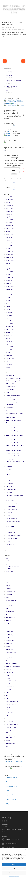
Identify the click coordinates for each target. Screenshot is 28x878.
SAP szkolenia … (10, 483)
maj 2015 (8, 217)
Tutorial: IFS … (9, 492)
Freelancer (8, 620)
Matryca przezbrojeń (11, 660)
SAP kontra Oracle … (11, 477)
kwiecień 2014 (9, 243)
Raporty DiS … (9, 466)
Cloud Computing (10, 577)
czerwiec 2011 (9, 306)
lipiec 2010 (8, 338)
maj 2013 (8, 269)
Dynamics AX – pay (10, 591)
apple (7, 564)
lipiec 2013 (8, 263)
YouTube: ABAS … (10, 501)
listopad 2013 (9, 257)
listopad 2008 (9, 355)
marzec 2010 (9, 349)
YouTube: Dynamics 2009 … (12, 509)
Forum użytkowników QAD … (13, 453)
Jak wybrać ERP (10, 640)
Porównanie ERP (10, 686)
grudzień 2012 (9, 280)
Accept (14, 864)
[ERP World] (7, 100)
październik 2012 (10, 286)
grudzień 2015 (9, 208)
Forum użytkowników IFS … (12, 442)
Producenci (9, 689)
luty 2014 (8, 248)
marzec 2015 (9, 222)
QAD (7, 695)
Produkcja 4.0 (9, 71)
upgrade (8, 740)
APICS (7, 561)
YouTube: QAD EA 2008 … (12, 538)
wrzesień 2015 (9, 214)
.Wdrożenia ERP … (10, 384)
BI (6, 574)
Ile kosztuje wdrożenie (11, 629)
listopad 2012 (9, 283)
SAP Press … (9, 480)
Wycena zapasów (10, 749)
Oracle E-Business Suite (17, 29)
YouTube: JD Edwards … (12, 527)
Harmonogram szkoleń (12, 782)
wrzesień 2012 (9, 289)
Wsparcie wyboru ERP (12, 786)
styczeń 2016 (9, 205)
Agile (7, 558)
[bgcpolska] (7, 131)
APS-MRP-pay (9, 571)
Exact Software (10, 611)
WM (7, 746)
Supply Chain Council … (11, 489)
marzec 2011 (9, 315)
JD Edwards (9, 643)
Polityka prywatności (11, 799)
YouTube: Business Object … (13, 503)
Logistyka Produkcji (10, 658)
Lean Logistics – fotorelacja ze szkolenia (12, 829)
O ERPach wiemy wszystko (12, 90)
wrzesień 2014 (9, 231)
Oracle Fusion (9, 684)
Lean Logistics (9, 649)
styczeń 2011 (9, 321)
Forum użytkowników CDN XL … (13, 425)
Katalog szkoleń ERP (11, 777)
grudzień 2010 (9, 323)
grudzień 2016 (9, 199)
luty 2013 (8, 274)
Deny (14, 868)
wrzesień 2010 (9, 332)
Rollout (7, 698)
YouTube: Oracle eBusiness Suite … (14, 535)
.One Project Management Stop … (14, 381)
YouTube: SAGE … (10, 541)
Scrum (7, 718)
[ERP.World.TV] (7, 135)
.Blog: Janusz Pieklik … (11, 375)
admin (12, 27)
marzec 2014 (9, 245)
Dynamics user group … (11, 407)
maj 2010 (8, 344)
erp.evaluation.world (11, 606)
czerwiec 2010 (9, 341)
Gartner (8, 623)
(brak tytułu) (9, 75)
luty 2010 (8, 352)
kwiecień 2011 (9, 312)
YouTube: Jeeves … (10, 529)
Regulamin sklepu (10, 795)
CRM (7, 582)
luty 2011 (8, 318)
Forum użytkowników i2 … (12, 440)
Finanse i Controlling (11, 617)
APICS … (8, 392)
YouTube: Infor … (10, 524)
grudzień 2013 (9, 254)
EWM (7, 608)
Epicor (7, 597)
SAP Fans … (9, 469)
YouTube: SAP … (10, 544)
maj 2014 (8, 240)
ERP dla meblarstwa (11, 600)
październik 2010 (10, 329)
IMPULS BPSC (9, 632)
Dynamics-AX (9, 594)
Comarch (8, 580)
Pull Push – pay (9, 692)
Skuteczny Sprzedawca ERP (13, 724)
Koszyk (8, 790)
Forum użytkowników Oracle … (13, 450)
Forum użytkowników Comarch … (14, 428)
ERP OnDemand (10, 603)
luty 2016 (8, 202)
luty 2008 (8, 367)
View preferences (14, 873)
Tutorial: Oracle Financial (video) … (14, 495)
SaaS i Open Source (11, 704)
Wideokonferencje (10, 743)
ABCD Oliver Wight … (11, 386)
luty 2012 (8, 300)
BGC (3, 2)
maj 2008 (8, 361)
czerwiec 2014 (9, 237)
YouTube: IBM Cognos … (12, 518)
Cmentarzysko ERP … (11, 400)
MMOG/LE (8, 669)
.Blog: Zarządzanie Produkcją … (13, 378)
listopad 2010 (9, 326)
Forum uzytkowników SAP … (13, 456)
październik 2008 (10, 358)
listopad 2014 (9, 225)
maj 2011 (8, 309)
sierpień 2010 (9, 335)
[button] (25, 850)
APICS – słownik (10, 389)
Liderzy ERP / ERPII (10, 655)
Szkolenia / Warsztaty (11, 727)
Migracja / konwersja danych (13, 666)
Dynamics (8, 588)
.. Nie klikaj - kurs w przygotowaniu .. (14, 761)
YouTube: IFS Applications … (13, 521)
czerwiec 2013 (9, 266)
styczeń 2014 (9, 251)
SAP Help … (8, 475)
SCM (7, 715)
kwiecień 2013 (9, 271)
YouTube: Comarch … (11, 506)
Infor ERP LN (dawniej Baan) (13, 634)
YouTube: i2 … (9, 515)
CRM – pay (8, 585)
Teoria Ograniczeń (10, 730)
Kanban (8, 646)
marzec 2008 (9, 364)
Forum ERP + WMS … (11, 417)
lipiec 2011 (8, 303)
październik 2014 (10, 228)
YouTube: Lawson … (11, 532)
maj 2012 (8, 297)
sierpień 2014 (9, 234)
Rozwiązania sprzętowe (12, 701)
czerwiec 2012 (9, 295)
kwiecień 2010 (9, 347)
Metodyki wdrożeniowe (11, 663)
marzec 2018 (9, 196)
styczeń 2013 (9, 277)
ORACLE (8, 678)
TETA (7, 733)
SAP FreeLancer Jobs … (11, 472)
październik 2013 (10, 260)
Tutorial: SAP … (9, 498)
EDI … (7, 410)
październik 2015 (10, 211)
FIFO (7, 614)
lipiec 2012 (8, 292)
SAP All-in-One (9, 712)
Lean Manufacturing (11, 652)
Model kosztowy (10, 672)
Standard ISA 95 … (10, 486)
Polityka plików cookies (14, 876)
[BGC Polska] (20, 101)
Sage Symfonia (9, 707)
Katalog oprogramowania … (12, 458)
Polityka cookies (10, 804)
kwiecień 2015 (9, 219)
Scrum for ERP (9, 721)
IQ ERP (7, 637)
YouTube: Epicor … (10, 512)
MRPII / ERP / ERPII (7, 29)
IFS (6, 626)
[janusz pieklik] (7, 133)
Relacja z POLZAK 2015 (11, 86)
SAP (23, 29)
